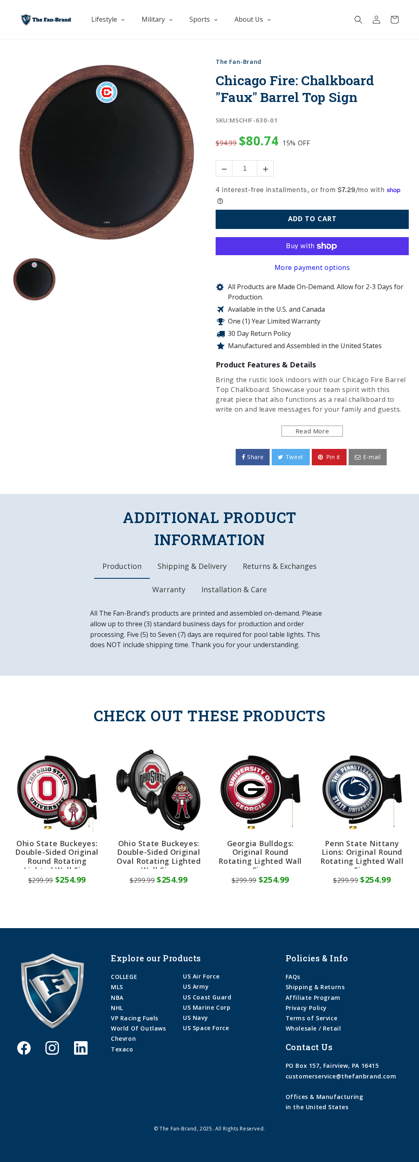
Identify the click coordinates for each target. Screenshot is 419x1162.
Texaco (122, 1049)
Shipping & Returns (315, 987)
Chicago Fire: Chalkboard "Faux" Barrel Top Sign (295, 89)
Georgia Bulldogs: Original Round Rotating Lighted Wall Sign (260, 854)
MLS (117, 987)
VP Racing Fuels (134, 1018)
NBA (117, 997)
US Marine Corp (206, 1007)
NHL (117, 1008)
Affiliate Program (313, 997)
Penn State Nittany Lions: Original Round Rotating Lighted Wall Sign (362, 854)
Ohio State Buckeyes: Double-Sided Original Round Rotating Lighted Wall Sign (57, 854)
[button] (358, 20)
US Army (196, 986)
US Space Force (206, 1028)
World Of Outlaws (138, 1028)
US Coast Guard (207, 997)
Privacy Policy (306, 1008)
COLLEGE (124, 977)
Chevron (123, 1038)
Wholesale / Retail (313, 1028)
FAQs (293, 977)
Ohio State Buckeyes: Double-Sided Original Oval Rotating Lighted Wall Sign (159, 854)
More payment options (312, 267)
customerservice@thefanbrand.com (341, 1076)
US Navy (195, 1018)
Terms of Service (312, 1018)
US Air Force (201, 976)
